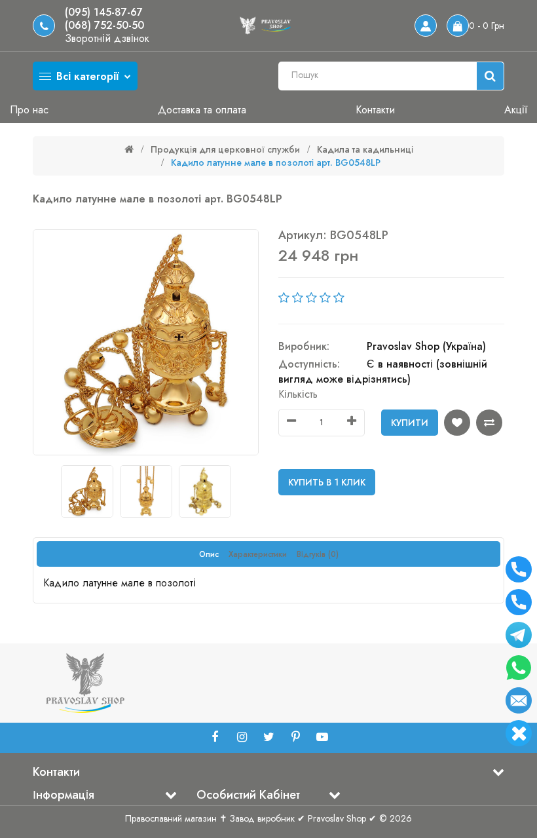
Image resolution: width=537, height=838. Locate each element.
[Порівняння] (489, 422)
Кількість (298, 394)
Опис (209, 554)
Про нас (29, 109)
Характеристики (258, 554)
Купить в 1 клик (326, 482)
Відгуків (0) (318, 554)
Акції (515, 109)
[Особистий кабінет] (426, 25)
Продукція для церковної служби (225, 149)
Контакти (375, 109)
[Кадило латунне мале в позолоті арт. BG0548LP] (146, 342)
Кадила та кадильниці (365, 149)
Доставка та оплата (202, 109)
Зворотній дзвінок (107, 38)
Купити (409, 422)
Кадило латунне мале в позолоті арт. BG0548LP (275, 162)
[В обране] (457, 422)
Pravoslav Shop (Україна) (426, 346)
